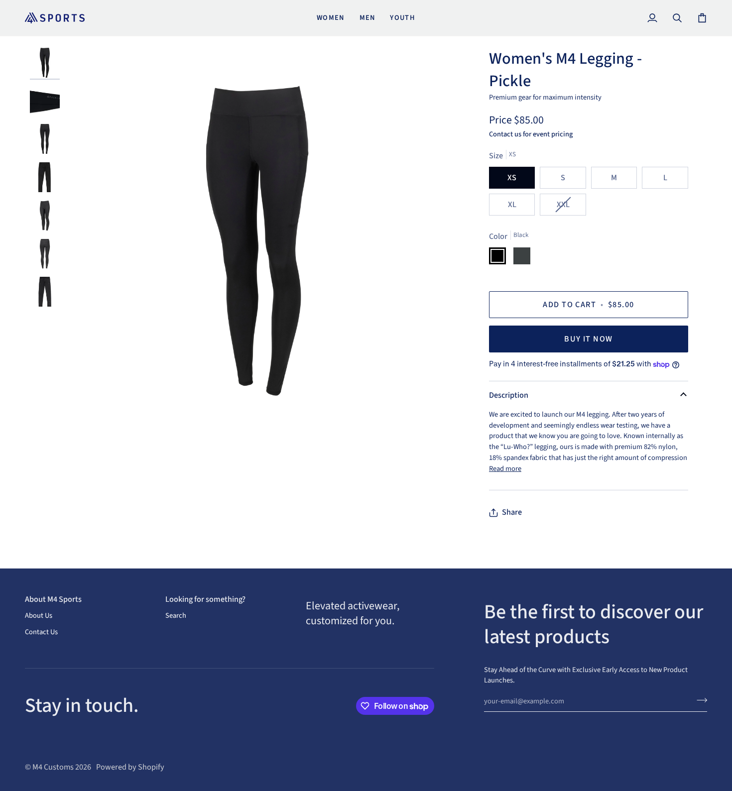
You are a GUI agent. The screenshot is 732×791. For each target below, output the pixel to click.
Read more (505, 468)
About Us (38, 615)
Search (175, 615)
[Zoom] (257, 240)
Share (512, 512)
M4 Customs (53, 767)
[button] (370, 595)
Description (508, 395)
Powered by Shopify (130, 767)
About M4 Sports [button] (53, 599)
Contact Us (41, 632)
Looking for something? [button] (205, 599)
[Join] (699, 700)
